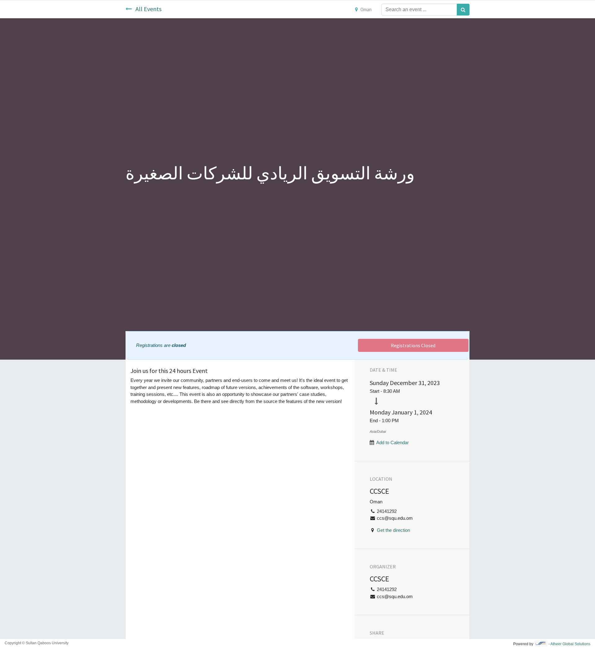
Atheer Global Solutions (570, 644)
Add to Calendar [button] (392, 442)
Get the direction (393, 530)
